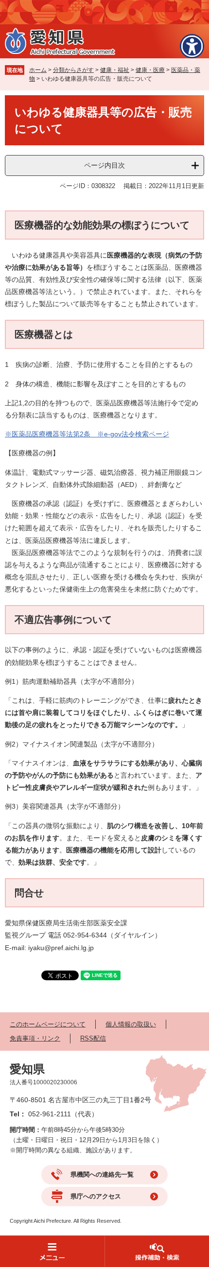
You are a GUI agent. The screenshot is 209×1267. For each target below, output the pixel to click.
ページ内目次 (104, 165)
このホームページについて (48, 1024)
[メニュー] (52, 1251)
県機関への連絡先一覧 (102, 1174)
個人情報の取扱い (130, 1024)
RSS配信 (93, 1038)
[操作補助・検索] (156, 1251)
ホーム (38, 70)
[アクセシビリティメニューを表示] (192, 46)
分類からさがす (73, 70)
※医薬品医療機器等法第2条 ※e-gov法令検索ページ (87, 434)
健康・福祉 (114, 70)
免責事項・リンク (35, 1038)
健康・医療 (150, 70)
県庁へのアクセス (95, 1196)
